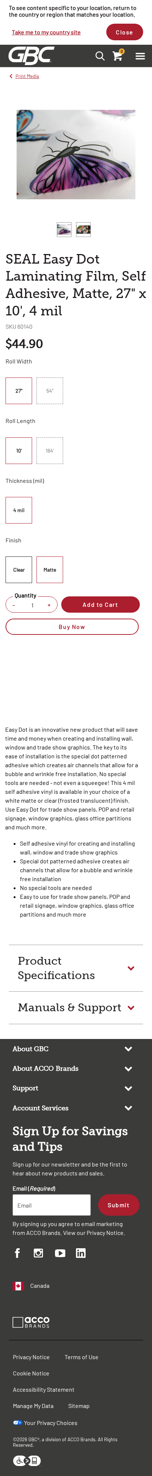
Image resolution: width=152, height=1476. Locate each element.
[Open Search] (98, 55)
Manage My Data (33, 1405)
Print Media (27, 76)
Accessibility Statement (44, 1389)
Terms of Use (82, 1356)
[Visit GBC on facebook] (23, 1254)
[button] (140, 56)
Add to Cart (100, 604)
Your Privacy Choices (50, 1422)
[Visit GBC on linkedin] (86, 1254)
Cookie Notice (31, 1373)
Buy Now (72, 626)
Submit (118, 1204)
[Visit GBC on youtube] (65, 1254)
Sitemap (79, 1405)
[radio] (20, 391)
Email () (34, 1188)
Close (125, 31)
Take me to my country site (46, 31)
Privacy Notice (105, 1232)
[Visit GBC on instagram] (44, 1254)
